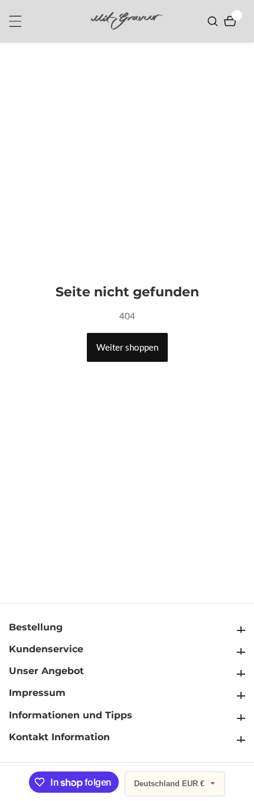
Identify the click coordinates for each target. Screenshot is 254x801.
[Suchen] (214, 21)
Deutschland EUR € (170, 783)
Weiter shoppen (127, 347)
